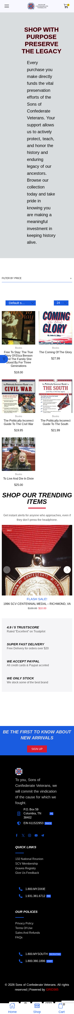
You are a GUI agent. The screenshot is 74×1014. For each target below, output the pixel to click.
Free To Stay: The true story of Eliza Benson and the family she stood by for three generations (18, 359)
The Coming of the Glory (55, 352)
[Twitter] (23, 835)
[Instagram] (29, 835)
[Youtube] (36, 835)
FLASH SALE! (37, 599)
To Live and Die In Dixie (18, 478)
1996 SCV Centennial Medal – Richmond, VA (37, 603)
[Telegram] (42, 835)
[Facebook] (16, 835)
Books (18, 347)
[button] (6, 6)
